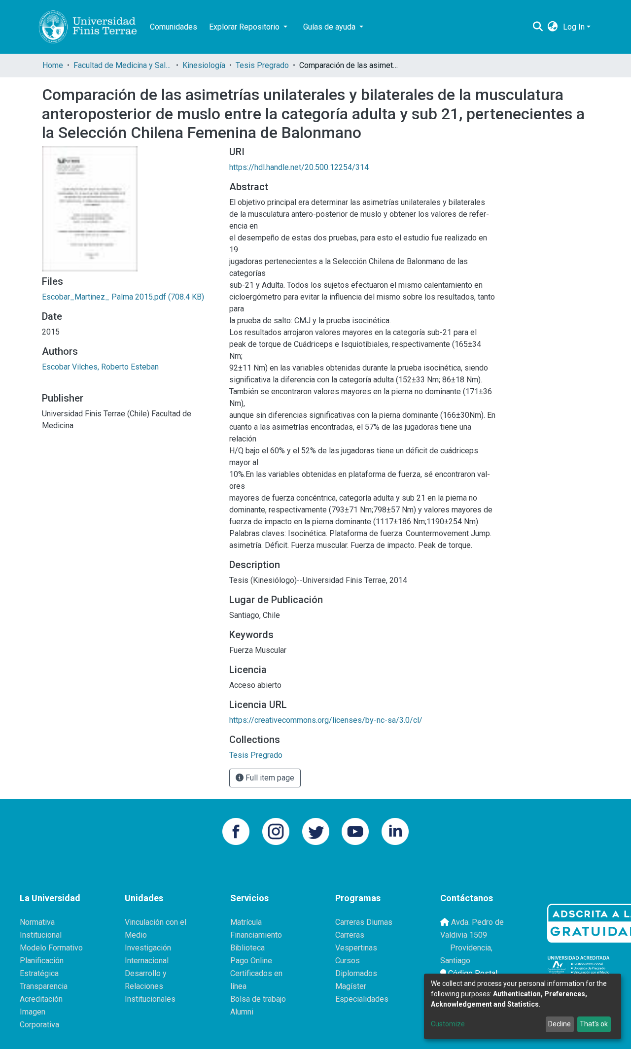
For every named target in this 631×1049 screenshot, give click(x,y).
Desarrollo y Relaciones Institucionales (150, 986)
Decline (559, 1024)
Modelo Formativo (51, 947)
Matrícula (246, 922)
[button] (553, 27)
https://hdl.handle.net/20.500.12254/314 (299, 167)
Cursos (347, 960)
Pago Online (251, 960)
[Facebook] (235, 831)
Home (52, 65)
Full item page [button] (269, 777)
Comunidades (173, 27)
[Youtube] (355, 831)
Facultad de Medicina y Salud (122, 65)
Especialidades (361, 999)
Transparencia (44, 986)
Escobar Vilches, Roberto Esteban (100, 367)
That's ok (594, 1024)
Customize (448, 1024)
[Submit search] (538, 27)
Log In (574, 27)
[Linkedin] (395, 831)
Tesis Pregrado (262, 65)
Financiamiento (256, 935)
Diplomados (356, 973)
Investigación (148, 947)
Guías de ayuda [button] (330, 27)
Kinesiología (203, 65)
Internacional (147, 960)
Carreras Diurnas (363, 922)
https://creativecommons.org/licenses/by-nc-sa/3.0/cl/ (325, 720)
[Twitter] (315, 831)
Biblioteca (247, 947)
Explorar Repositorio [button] (245, 27)
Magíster (350, 986)
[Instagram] (275, 831)
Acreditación (41, 999)
